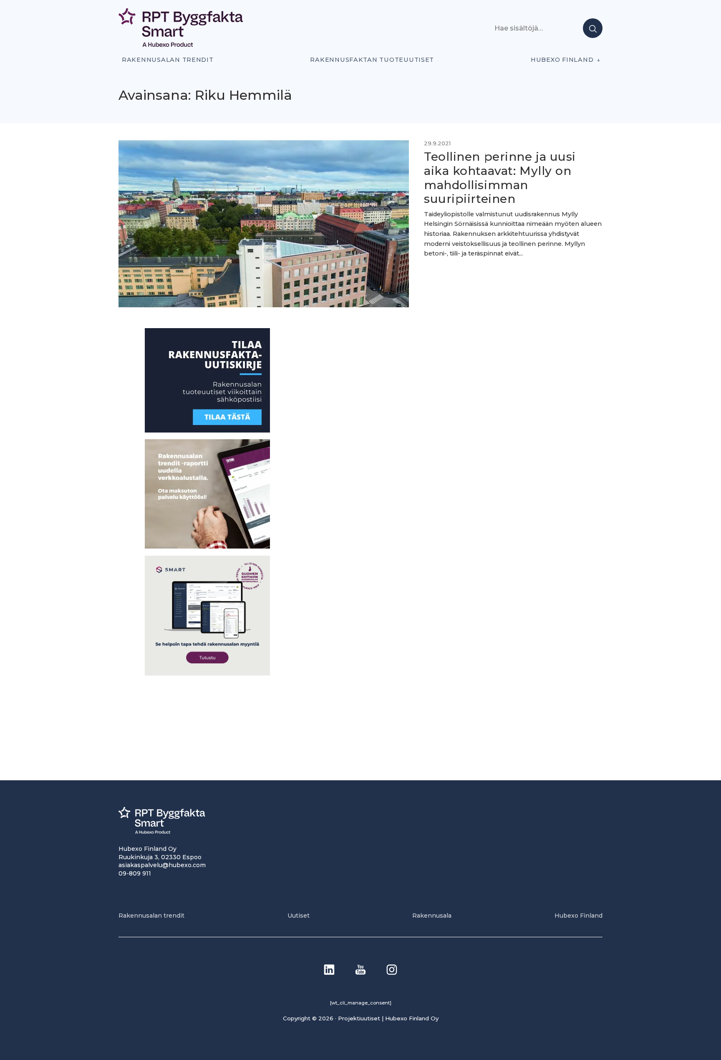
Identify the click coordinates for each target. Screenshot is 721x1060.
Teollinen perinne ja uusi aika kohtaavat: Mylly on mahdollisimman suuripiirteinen (500, 177)
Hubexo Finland (562, 59)
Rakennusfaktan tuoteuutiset (372, 59)
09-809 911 (134, 873)
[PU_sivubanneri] (207, 546)
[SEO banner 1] (207, 673)
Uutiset (298, 915)
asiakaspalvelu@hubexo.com (162, 865)
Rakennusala (431, 915)
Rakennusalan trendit (168, 59)
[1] (207, 430)
